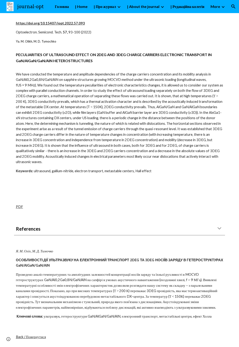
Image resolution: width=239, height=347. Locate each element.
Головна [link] (62, 6)
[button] (233, 6)
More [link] (215, 6)
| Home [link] (81, 6)
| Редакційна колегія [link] (187, 6)
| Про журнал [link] (105, 6)
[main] (119, 97)
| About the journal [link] (143, 6)
